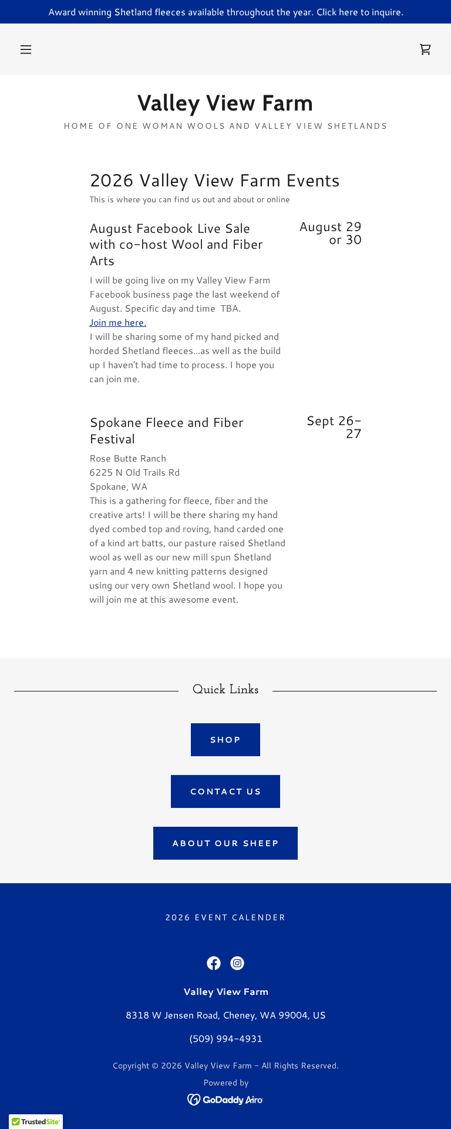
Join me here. (117, 322)
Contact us (225, 791)
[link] (425, 49)
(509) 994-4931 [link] (225, 1038)
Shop (225, 740)
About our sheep (225, 843)
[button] (26, 49)
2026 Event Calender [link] (225, 917)
